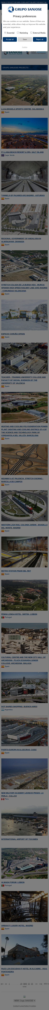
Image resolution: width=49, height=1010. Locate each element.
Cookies (24, 47)
